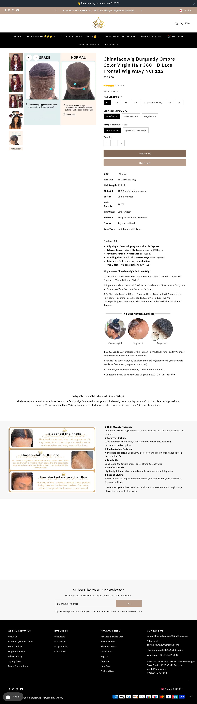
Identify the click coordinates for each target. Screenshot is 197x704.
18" (126, 102)
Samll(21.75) (112, 116)
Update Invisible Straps (135, 130)
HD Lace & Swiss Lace (112, 636)
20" (136, 102)
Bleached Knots (109, 646)
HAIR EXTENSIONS (151, 36)
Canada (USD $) (173, 689)
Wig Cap (105, 656)
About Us (12, 636)
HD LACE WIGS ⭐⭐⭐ (40, 36)
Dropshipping (61, 646)
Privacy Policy (15, 656)
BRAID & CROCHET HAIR (119, 36)
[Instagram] (9, 10)
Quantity (108, 137)
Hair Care (105, 666)
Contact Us (60, 651)
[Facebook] (5, 10)
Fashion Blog (107, 671)
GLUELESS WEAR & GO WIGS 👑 (79, 36)
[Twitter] (13, 10)
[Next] (141, 10)
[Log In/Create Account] (181, 23)
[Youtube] (18, 10)
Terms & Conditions (18, 666)
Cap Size (105, 661)
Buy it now (144, 162)
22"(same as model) (153, 102)
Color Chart (106, 651)
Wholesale (59, 636)
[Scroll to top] (191, 696)
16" (117, 102)
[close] (193, 4)
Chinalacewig (34, 697)
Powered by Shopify (53, 697)
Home (17, 36)
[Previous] (55, 10)
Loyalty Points (15, 661)
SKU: (106, 91)
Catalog (110, 44)
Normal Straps (112, 130)
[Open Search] (176, 23)
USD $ (186, 10)
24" (170, 102)
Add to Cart (145, 153)
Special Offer (88, 44)
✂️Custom (174, 36)
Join (129, 604)
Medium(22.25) (131, 116)
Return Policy (15, 646)
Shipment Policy (16, 651)
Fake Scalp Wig (108, 641)
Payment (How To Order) (20, 641)
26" (179, 102)
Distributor (60, 641)
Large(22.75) (150, 116)
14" (107, 102)
